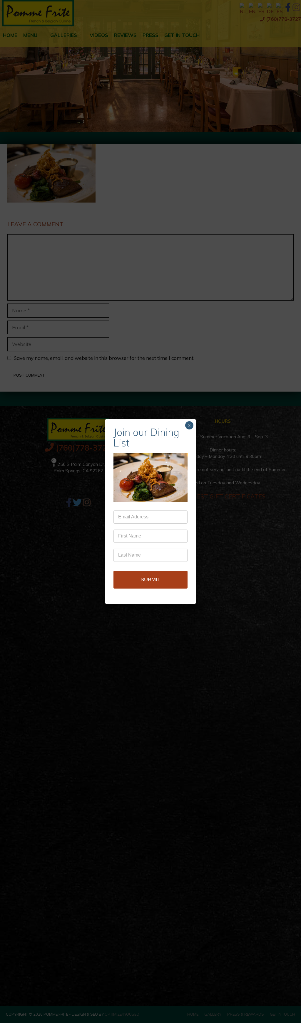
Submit (150, 579)
